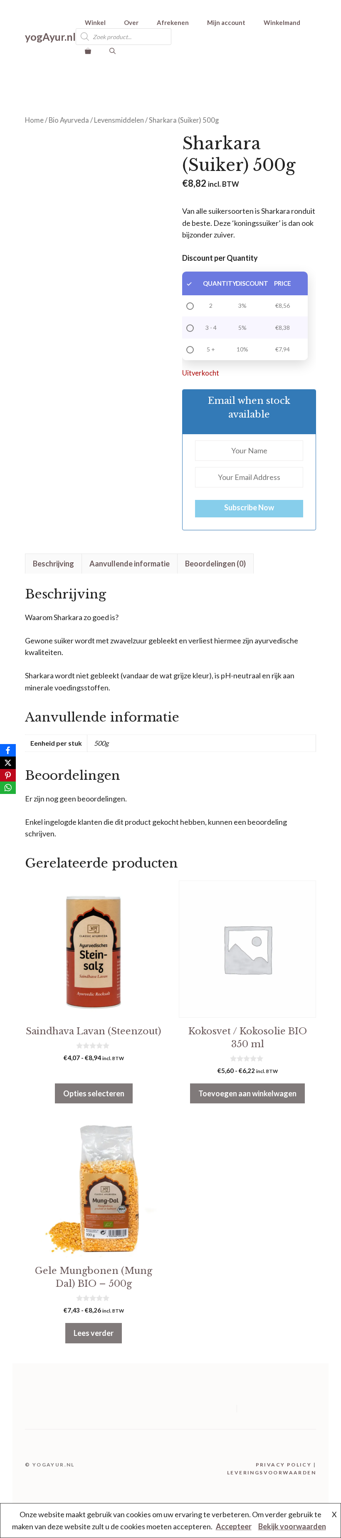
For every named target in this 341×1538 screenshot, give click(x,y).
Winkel (95, 22)
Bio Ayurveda (69, 120)
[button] (112, 51)
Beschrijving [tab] (53, 563)
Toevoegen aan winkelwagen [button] (247, 1093)
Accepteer (234, 1526)
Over (131, 22)
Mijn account (226, 22)
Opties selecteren (93, 1093)
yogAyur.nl (50, 36)
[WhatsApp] (8, 787)
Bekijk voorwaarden (292, 1526)
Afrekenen (173, 22)
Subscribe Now (249, 507)
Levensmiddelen (119, 120)
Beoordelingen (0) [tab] (215, 563)
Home (34, 120)
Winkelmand (282, 22)
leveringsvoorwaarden (271, 1472)
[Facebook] (8, 750)
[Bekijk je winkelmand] (88, 51)
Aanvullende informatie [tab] (129, 563)
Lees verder (94, 1333)
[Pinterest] (8, 775)
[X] (8, 763)
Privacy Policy (284, 1464)
